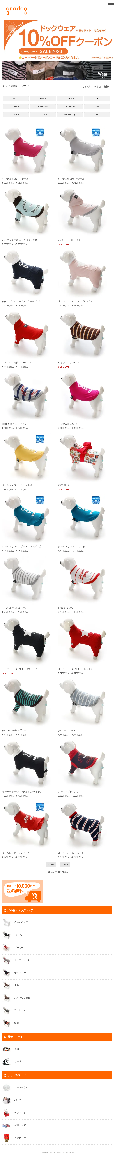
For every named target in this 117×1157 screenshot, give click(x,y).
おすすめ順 (86, 86)
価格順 (97, 86)
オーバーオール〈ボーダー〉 (73, 853)
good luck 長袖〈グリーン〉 (16, 730)
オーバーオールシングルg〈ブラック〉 (22, 791)
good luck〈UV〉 (67, 607)
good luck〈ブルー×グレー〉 (17, 423)
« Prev (51, 864)
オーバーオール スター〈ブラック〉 (20, 669)
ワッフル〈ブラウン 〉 (70, 362)
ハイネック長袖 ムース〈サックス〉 (20, 240)
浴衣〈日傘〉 (65, 485)
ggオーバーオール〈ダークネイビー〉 (21, 301)
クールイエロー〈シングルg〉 (17, 485)
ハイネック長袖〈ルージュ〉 (17, 362)
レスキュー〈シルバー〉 (14, 607)
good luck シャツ (66, 730)
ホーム (5, 86)
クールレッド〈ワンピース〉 (17, 853)
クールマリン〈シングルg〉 (72, 546)
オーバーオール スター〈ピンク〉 (75, 301)
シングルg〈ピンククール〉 (16, 178)
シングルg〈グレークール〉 (72, 178)
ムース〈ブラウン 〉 (68, 791)
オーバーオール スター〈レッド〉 (75, 669)
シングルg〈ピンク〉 (69, 423)
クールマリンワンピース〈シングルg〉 (22, 546)
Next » (65, 864)
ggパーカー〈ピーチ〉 (69, 240)
